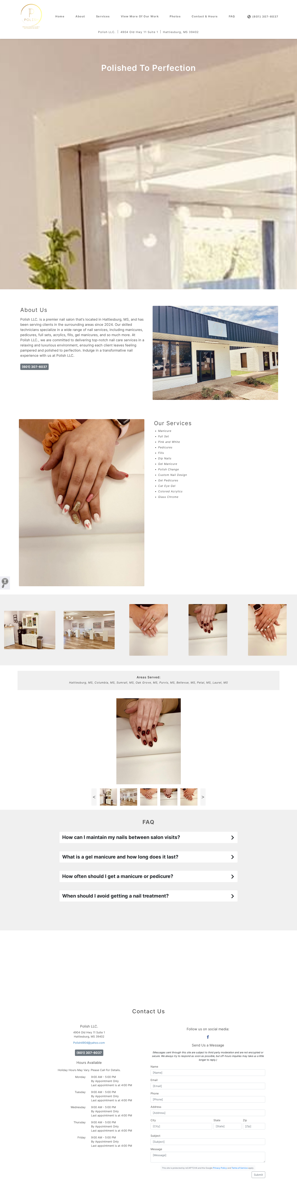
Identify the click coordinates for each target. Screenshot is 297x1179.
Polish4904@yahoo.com (89, 1042)
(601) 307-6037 (264, 16)
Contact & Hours (205, 16)
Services (103, 16)
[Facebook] (208, 1037)
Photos (175, 16)
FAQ (232, 16)
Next (203, 797)
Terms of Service (240, 1168)
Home (59, 16)
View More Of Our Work (140, 16)
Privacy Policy (220, 1168)
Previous (94, 797)
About (80, 16)
